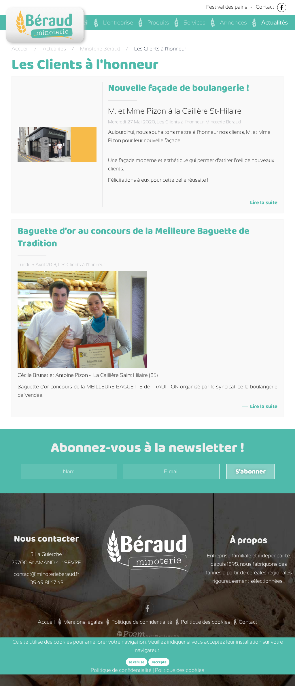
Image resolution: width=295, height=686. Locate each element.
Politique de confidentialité (141, 622)
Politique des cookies (205, 622)
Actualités (274, 22)
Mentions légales (83, 622)
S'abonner (250, 471)
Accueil (20, 49)
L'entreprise (118, 22)
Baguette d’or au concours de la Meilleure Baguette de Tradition (133, 237)
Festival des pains (226, 7)
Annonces (233, 22)
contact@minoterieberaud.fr (46, 574)
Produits (158, 22)
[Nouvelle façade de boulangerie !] (57, 144)
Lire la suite (263, 203)
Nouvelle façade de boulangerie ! (178, 88)
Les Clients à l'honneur (180, 121)
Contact (265, 7)
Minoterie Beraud (100, 49)
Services (194, 22)
